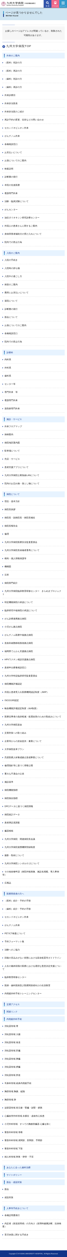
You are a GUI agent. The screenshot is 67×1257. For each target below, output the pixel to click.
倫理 (7, 534)
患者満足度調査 (12, 822)
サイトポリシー (14, 1175)
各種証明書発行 (12, 1215)
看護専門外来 (11, 193)
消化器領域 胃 (11, 1026)
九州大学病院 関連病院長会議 (20, 839)
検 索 (47, 6)
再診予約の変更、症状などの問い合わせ (24, 119)
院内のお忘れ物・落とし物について (22, 483)
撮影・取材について (14, 855)
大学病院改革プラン (14, 749)
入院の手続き (11, 260)
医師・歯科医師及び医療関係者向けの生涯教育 (27, 985)
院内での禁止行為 (13, 242)
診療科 (10, 352)
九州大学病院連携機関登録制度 (20, 847)
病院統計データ (12, 814)
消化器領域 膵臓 (12, 1067)
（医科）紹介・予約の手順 (18, 900)
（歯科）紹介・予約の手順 (18, 909)
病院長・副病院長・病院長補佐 (20, 517)
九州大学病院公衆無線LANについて (22, 475)
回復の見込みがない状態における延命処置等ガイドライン (33, 958)
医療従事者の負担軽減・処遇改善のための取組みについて (33, 716)
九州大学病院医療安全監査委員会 (21, 542)
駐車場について (12, 450)
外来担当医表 (11, 103)
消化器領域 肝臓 (12, 1050)
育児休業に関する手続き (17, 1234)
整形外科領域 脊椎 (14, 1132)
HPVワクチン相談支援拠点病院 (20, 659)
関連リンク (12, 1011)
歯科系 (8, 376)
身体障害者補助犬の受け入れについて (23, 234)
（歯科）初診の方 (13, 79)
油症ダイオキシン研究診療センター (22, 217)
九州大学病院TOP (18, 46)
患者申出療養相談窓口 (15, 667)
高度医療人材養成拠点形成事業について (24, 757)
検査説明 (9, 168)
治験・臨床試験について (17, 201)
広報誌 (8, 883)
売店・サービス (12, 459)
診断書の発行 (11, 177)
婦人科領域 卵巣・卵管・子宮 (19, 1156)
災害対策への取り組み (15, 733)
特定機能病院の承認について (19, 602)
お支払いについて (13, 152)
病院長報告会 (11, 526)
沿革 (7, 574)
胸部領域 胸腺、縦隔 (15, 1091)
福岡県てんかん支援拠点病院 (19, 651)
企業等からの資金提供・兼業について (23, 741)
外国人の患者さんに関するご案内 (21, 226)
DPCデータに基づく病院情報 (19, 806)
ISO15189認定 (12, 700)
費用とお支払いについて (17, 292)
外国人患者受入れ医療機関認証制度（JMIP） (27, 692)
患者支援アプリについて (17, 467)
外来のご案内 (13, 55)
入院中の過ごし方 (13, 276)
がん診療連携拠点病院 (15, 618)
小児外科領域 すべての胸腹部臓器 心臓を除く (28, 1124)
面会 (7, 1189)
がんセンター (11, 209)
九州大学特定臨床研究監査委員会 (21, 676)
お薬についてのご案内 (15, 160)
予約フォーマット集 (14, 941)
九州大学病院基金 (13, 724)
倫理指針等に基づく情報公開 (19, 765)
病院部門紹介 (11, 583)
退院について (11, 301)
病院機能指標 (11, 790)
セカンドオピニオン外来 (17, 128)
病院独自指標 (11, 798)
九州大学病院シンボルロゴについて (22, 863)
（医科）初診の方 (13, 62)
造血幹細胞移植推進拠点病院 (19, 643)
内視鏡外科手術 (14, 1019)
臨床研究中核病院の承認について (21, 610)
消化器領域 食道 (12, 1042)
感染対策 (9, 1197)
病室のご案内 (11, 284)
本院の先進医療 (12, 185)
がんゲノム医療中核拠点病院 (19, 635)
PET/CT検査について (15, 933)
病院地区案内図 (12, 442)
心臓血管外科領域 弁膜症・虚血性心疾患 (24, 1116)
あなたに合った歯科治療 (19, 1167)
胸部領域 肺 (10, 1099)
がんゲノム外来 (12, 136)
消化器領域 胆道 (12, 1075)
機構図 (8, 566)
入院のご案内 (13, 253)
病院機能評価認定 (13, 684)
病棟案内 (9, 434)
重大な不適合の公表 (14, 773)
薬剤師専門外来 (12, 408)
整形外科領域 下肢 (14, 1148)
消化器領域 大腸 (12, 1034)
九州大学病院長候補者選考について (22, 550)
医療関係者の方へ (15, 893)
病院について (13, 494)
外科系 (8, 367)
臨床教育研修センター (15, 977)
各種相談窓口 (11, 144)
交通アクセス (13, 1004)
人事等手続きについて (17, 1208)
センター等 (10, 384)
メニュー (63, 6)
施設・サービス (14, 419)
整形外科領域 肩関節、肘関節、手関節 (23, 1140)
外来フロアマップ (13, 426)
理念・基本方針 (12, 501)
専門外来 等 (11, 392)
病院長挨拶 (10, 509)
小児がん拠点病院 (13, 626)
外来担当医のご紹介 (14, 111)
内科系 (8, 359)
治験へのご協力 (12, 949)
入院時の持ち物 (12, 268)
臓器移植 (9, 831)
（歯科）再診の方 (13, 87)
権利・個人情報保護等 (15, 558)
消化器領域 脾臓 (12, 1059)
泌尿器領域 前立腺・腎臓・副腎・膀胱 (23, 1107)
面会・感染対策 (14, 1182)
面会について (11, 317)
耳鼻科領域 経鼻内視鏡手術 (18, 1083)
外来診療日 (10, 95)
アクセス (55, 6)
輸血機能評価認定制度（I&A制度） (21, 708)
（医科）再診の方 (13, 71)
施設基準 (9, 782)
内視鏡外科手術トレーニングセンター (23, 993)
